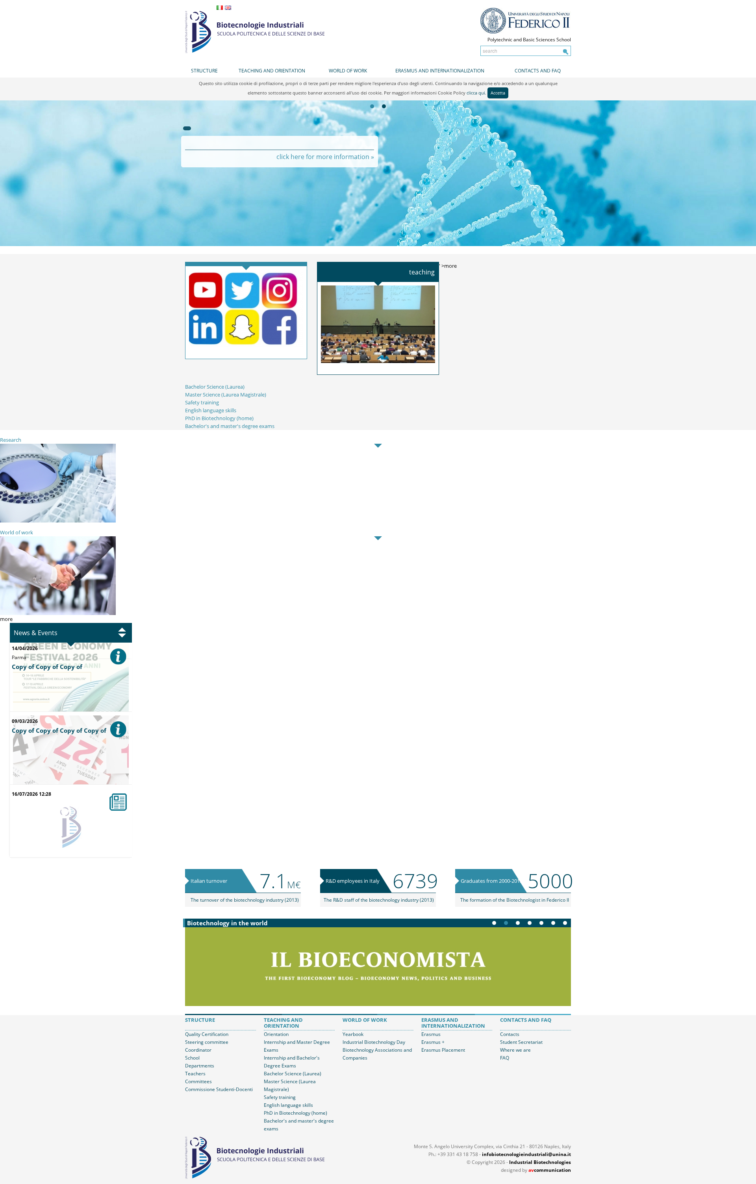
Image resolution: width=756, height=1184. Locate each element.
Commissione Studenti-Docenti (219, 1089)
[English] (228, 7)
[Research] (58, 482)
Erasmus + (433, 1042)
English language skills (210, 410)
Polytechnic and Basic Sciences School (529, 39)
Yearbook (353, 1034)
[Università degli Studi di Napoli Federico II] (525, 20)
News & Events (35, 632)
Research (10, 439)
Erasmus (431, 1034)
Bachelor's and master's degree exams (229, 426)
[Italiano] (220, 7)
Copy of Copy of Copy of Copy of (59, 730)
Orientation (276, 1034)
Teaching (422, 272)
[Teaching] (378, 323)
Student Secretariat (521, 1042)
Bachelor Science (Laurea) (215, 386)
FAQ (504, 1057)
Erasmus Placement (443, 1050)
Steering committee (206, 1042)
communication (549, 1170)
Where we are (515, 1050)
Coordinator (198, 1050)
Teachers (195, 1073)
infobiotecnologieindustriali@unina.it (526, 1154)
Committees (198, 1081)
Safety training (202, 402)
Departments (199, 1065)
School (192, 1057)
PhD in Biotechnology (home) (219, 418)
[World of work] (58, 575)
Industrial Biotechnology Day (374, 1042)
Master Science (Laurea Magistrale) (225, 394)
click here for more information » (325, 156)
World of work (16, 532)
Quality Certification (206, 1034)
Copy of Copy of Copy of (47, 667)
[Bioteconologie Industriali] (254, 31)
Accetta (498, 93)
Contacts (509, 1034)
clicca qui (476, 93)
